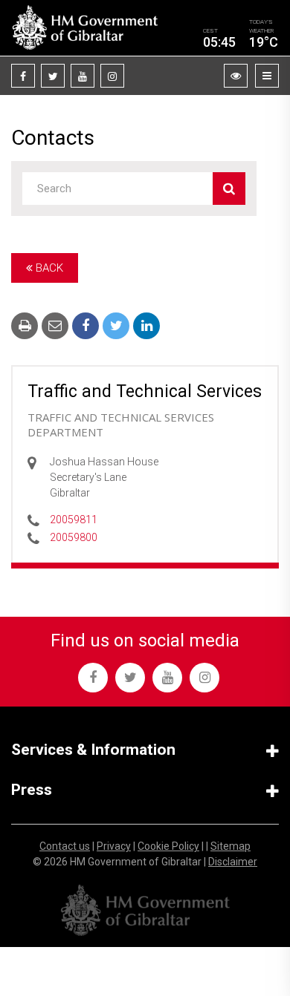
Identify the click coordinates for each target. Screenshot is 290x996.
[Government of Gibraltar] (84, 28)
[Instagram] (112, 76)
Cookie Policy (168, 846)
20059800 (73, 537)
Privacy (114, 846)
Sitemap (230, 846)
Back (48, 268)
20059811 (73, 519)
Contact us (64, 846)
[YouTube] (82, 76)
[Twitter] (53, 76)
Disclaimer (232, 862)
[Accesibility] (236, 76)
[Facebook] (23, 76)
